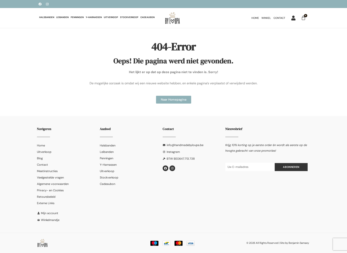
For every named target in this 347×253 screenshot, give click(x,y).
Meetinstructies (47, 171)
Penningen (77, 17)
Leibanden (62, 17)
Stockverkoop (129, 17)
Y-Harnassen (94, 17)
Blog (40, 158)
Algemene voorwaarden (53, 184)
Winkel (266, 18)
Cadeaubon (147, 17)
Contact (279, 18)
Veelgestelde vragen (50, 177)
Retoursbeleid (46, 197)
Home (255, 18)
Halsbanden (46, 17)
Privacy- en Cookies (50, 190)
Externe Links (45, 203)
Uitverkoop (111, 17)
